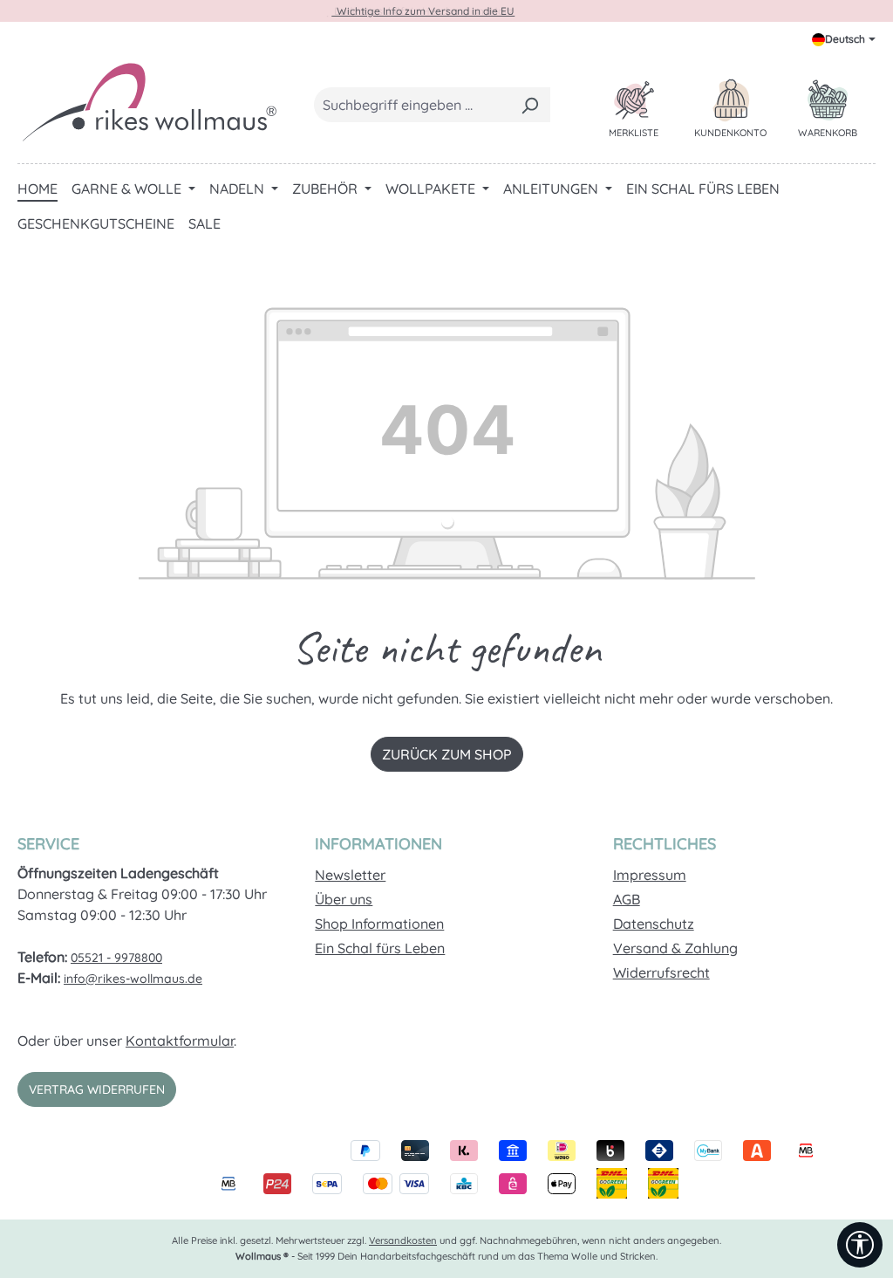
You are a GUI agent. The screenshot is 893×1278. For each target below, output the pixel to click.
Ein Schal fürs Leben (380, 948)
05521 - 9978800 (116, 957)
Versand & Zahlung (675, 948)
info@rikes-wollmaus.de (133, 978)
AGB (626, 899)
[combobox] (412, 104)
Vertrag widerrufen (97, 1089)
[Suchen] (529, 104)
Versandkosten (403, 1240)
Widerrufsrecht (661, 972)
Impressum (649, 874)
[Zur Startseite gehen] (148, 101)
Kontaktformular (180, 1040)
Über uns (343, 899)
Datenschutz (653, 923)
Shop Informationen (379, 923)
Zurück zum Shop (447, 754)
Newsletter (350, 874)
